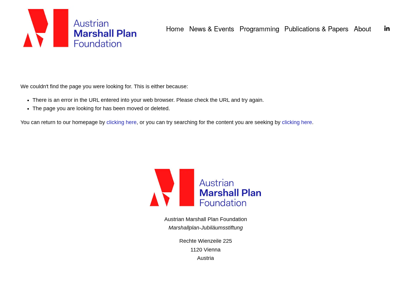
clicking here (122, 122)
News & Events (211, 28)
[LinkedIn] (387, 28)
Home (175, 28)
